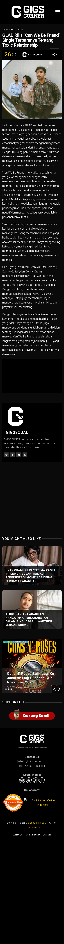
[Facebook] (12, 454)
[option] (32, 666)
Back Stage (9, 30)
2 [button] (9, 689)
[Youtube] (25, 454)
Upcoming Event (20, 642)
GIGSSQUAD (35, 54)
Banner (7, 642)
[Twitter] (6, 454)
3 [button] (11, 689)
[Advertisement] (32, 501)
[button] (54, 689)
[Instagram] (18, 454)
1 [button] (6, 689)
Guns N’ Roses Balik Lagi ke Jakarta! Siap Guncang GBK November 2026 (30, 678)
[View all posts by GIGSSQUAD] (24, 55)
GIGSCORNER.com (36, 823)
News (20, 30)
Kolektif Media (32, 827)
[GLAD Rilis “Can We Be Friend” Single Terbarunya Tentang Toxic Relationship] (32, 88)
